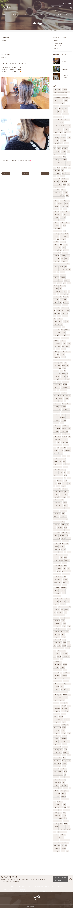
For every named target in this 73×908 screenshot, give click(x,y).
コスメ (69, 551)
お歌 (65, 472)
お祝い (62, 790)
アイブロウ (56, 250)
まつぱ (55, 568)
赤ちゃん (67, 346)
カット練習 (65, 579)
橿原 (67, 442)
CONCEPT (56, 108)
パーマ (55, 162)
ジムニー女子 (56, 225)
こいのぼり (65, 192)
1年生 (59, 648)
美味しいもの (56, 777)
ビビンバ (63, 414)
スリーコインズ (57, 851)
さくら (68, 417)
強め (54, 612)
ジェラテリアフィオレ (58, 565)
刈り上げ (66, 505)
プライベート (62, 285)
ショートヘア (56, 494)
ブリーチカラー (61, 615)
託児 (59, 170)
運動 (58, 390)
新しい (55, 634)
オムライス (59, 283)
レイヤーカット (57, 705)
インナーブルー (61, 263)
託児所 (69, 137)
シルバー (55, 165)
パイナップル (62, 601)
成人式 (55, 129)
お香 (54, 239)
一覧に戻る (25, 173)
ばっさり (67, 491)
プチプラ (65, 502)
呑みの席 (61, 266)
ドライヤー (66, 631)
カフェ (55, 444)
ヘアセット (60, 129)
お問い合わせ (56, 105)
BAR (69, 436)
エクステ (62, 667)
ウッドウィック (63, 628)
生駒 (65, 576)
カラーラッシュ (57, 711)
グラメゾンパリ (57, 724)
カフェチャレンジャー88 (58, 458)
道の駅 (55, 683)
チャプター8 (59, 801)
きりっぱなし (56, 431)
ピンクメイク (61, 187)
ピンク (68, 255)
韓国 (65, 551)
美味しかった (56, 516)
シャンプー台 (67, 359)
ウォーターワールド (65, 412)
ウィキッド (63, 733)
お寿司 (68, 689)
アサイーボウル (63, 497)
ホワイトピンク (57, 376)
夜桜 (61, 370)
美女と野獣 (56, 497)
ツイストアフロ (57, 549)
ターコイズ (56, 288)
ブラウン (67, 258)
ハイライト (63, 217)
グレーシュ (56, 749)
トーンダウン (56, 738)
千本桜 (65, 557)
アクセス (55, 103)
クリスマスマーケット (58, 807)
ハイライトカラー (63, 159)
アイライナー (65, 250)
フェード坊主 (64, 675)
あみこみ (55, 766)
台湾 (60, 766)
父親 (58, 294)
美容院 (55, 324)
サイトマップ (49, 891)
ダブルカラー (56, 206)
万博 (65, 774)
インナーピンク (57, 258)
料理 (54, 283)
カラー (60, 116)
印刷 (54, 381)
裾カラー (55, 122)
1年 (54, 310)
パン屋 (62, 620)
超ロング (55, 837)
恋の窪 (55, 763)
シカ (54, 354)
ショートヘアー (67, 132)
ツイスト (55, 491)
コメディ (68, 683)
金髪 (54, 148)
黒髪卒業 (66, 233)
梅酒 (60, 694)
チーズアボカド (57, 653)
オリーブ (55, 697)
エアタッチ (56, 280)
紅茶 (54, 447)
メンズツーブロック (57, 230)
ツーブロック (56, 217)
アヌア (61, 551)
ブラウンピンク (57, 620)
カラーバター (56, 840)
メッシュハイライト (57, 321)
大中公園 (55, 187)
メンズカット (56, 200)
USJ (67, 302)
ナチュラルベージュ (64, 236)
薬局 (60, 788)
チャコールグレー (57, 626)
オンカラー (56, 233)
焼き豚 (59, 252)
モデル (62, 307)
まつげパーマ (65, 305)
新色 (61, 557)
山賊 (63, 782)
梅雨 (54, 571)
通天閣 (60, 752)
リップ (55, 332)
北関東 (55, 845)
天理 (61, 659)
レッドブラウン (57, 733)
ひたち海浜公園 (57, 848)
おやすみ (55, 384)
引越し (63, 434)
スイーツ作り (62, 826)
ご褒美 (55, 469)
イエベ (63, 593)
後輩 (68, 642)
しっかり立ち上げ (66, 656)
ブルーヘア (56, 453)
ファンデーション (61, 469)
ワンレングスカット (57, 466)
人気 (64, 230)
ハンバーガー (66, 598)
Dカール (55, 606)
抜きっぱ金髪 (63, 447)
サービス (55, 100)
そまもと (67, 532)
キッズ (64, 642)
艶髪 (62, 258)
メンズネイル (62, 379)
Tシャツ (68, 379)
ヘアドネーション (64, 178)
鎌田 (67, 524)
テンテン (55, 403)
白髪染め (55, 779)
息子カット (56, 266)
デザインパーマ (57, 713)
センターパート (57, 524)
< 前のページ (5, 173)
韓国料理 (62, 176)
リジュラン (56, 788)
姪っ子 (59, 346)
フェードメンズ (61, 198)
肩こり (63, 760)
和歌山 (62, 686)
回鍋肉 (55, 727)
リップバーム (62, 335)
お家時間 (67, 263)
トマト (55, 672)
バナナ (65, 612)
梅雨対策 (59, 571)
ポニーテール (65, 315)
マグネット (67, 508)
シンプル (55, 417)
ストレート (56, 590)
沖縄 (64, 461)
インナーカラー (63, 137)
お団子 (66, 702)
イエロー (62, 222)
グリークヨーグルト (57, 664)
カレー (55, 252)
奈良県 (55, 365)
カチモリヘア (56, 702)
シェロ (55, 170)
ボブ (69, 167)
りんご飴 (61, 450)
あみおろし (63, 796)
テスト (68, 826)
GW (65, 401)
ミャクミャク (56, 785)
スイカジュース (64, 768)
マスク (68, 335)
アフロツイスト (57, 675)
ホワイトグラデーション (58, 359)
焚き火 (69, 626)
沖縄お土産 (56, 362)
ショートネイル (57, 587)
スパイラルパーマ (57, 541)
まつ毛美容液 (60, 499)
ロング (61, 453)
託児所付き (56, 379)
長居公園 (60, 398)
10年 (64, 302)
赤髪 (68, 365)
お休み (55, 198)
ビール (68, 434)
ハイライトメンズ (57, 639)
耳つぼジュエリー (57, 760)
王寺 (62, 705)
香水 (61, 244)
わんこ (60, 384)
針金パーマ (67, 617)
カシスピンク (61, 697)
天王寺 (68, 173)
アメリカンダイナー (57, 623)
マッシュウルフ (64, 261)
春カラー (55, 184)
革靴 (60, 809)
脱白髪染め (67, 560)
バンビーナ (62, 546)
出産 (63, 346)
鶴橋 (54, 203)
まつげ (68, 601)
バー (54, 272)
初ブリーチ (62, 535)
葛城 (54, 650)
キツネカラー (63, 834)
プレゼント (63, 294)
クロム (55, 584)
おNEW (55, 483)
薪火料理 (67, 790)
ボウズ (55, 678)
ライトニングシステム (58, 554)
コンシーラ (56, 472)
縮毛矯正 (59, 568)
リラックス (63, 239)
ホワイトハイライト (66, 571)
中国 (60, 746)
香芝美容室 (56, 137)
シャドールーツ (64, 390)
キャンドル (56, 628)
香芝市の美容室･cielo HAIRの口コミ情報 (61, 92)
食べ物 (62, 785)
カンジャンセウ (57, 798)
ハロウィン (60, 477)
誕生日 (63, 173)
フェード (59, 148)
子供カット (56, 181)
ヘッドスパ (64, 735)
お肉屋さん (56, 535)
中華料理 (63, 724)
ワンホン (55, 746)
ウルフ (61, 280)
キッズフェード (66, 672)
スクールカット (57, 796)
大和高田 (55, 560)
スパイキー (63, 637)
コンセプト (64, 89)
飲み (54, 645)
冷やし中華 (62, 269)
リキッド (67, 648)
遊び (59, 634)
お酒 (58, 272)
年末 (67, 697)
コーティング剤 (67, 606)
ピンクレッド (65, 746)
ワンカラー (68, 395)
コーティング (56, 604)
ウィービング (65, 148)
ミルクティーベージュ (58, 291)
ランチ (58, 167)
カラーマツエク (65, 381)
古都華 (61, 823)
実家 (64, 812)
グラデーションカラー (58, 719)
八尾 (68, 455)
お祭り (69, 447)
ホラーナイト (59, 480)
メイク (63, 247)
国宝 (60, 755)
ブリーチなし (56, 236)
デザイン (60, 606)
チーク (59, 584)
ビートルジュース (61, 683)
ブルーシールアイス (57, 757)
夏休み (55, 648)
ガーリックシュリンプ (58, 598)
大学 (54, 831)
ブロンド (65, 208)
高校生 (63, 365)
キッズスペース (64, 299)
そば (67, 313)
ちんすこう (56, 351)
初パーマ (63, 357)
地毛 (64, 804)
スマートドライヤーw (58, 631)
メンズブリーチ (65, 425)
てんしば (64, 368)
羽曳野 (64, 623)
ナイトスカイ (56, 557)
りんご (55, 615)
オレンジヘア (60, 508)
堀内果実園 (56, 826)
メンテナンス (56, 255)
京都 (60, 543)
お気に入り (61, 818)
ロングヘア (63, 255)
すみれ (62, 532)
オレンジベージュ (61, 162)
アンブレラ (67, 777)
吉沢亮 (69, 755)
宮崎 (68, 294)
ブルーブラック (63, 406)
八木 (68, 497)
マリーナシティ (57, 689)
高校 (68, 472)
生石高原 (55, 691)
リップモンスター (61, 332)
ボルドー (58, 486)
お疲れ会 (63, 524)
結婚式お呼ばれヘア (57, 820)
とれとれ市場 (61, 691)
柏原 (58, 447)
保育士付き (56, 285)
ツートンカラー (57, 730)
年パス (59, 305)
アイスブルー (56, 140)
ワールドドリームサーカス (63, 842)
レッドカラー (56, 667)
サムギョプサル (57, 708)
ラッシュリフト (57, 307)
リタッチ (63, 376)
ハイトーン (62, 219)
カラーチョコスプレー (58, 576)
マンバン (67, 678)
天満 (60, 488)
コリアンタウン (60, 203)
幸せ (63, 837)
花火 (54, 442)
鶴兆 (54, 294)
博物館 (61, 401)
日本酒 (59, 727)
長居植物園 (66, 398)
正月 (64, 321)
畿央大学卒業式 (57, 357)
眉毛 (60, 250)
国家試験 (55, 582)
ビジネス (58, 348)
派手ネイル (56, 406)
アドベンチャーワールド (64, 741)
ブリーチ (55, 116)
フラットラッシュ (57, 327)
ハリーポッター (57, 329)
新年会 (69, 343)
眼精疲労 (68, 760)
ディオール (56, 335)
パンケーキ (56, 601)
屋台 (65, 370)
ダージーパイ (56, 768)
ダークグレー (63, 274)
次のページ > (45, 173)
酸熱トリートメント (57, 156)
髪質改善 (55, 154)
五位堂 (59, 436)
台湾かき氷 (60, 771)
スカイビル (56, 809)
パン (54, 390)
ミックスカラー (57, 337)
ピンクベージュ (62, 417)
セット (61, 143)
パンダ (55, 744)
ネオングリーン (57, 412)
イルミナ (66, 554)
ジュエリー (64, 763)
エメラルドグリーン (57, 804)
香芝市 (55, 89)
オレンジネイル (61, 395)
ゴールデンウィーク (65, 387)
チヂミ (69, 705)
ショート (63, 134)
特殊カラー (63, 277)
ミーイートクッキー (57, 579)
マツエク (55, 296)
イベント (60, 475)
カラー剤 (62, 840)
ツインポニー (64, 392)
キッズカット (56, 222)
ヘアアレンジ (63, 140)
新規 (64, 582)
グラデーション (57, 261)
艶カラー (68, 162)
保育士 (64, 225)
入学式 (60, 184)
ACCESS (59, 111)
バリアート (56, 269)
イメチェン (61, 530)
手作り (59, 744)
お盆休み (55, 461)
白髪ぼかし (61, 560)
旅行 (62, 609)
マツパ (65, 749)
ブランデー (64, 744)
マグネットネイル (65, 310)
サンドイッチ (56, 659)
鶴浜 (64, 195)
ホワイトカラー (57, 637)
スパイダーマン (57, 414)
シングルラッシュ (57, 513)
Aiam (55, 801)
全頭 (60, 288)
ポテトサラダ (66, 280)
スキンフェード (61, 678)
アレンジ (62, 354)
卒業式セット (62, 829)
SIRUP (65, 771)
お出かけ (68, 165)
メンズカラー (59, 318)
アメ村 (67, 798)
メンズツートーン (57, 428)
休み (68, 184)
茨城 (66, 845)
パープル (55, 195)
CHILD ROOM (65, 114)
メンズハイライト (57, 173)
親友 (66, 266)
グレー (63, 639)
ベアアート (64, 486)
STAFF (55, 111)
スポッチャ (56, 546)
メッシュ (62, 211)
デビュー (64, 727)
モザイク (63, 711)
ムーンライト (56, 617)
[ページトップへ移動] (70, 879)
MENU (66, 108)
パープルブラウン (64, 337)
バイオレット (56, 277)
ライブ (55, 774)
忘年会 (65, 291)
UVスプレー (56, 244)
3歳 (59, 837)
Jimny (67, 307)
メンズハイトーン (57, 425)
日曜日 (63, 634)
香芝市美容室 (56, 241)
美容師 (60, 582)
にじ (59, 387)
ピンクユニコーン (60, 145)
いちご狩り (56, 823)
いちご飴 (63, 538)
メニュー (60, 100)
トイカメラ (63, 848)
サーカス (67, 840)
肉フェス (55, 398)
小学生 (55, 563)
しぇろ (65, 362)
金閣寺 (67, 543)
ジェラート (64, 563)
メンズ (67, 145)
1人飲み (62, 423)
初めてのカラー (57, 793)
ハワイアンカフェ (57, 595)
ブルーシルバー (57, 392)
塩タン (63, 403)
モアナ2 (63, 722)
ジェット (55, 752)
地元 (63, 513)
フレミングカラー (64, 708)
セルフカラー (56, 790)
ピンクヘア (56, 159)
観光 (63, 543)
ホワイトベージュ (57, 815)
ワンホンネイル (57, 189)
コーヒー (63, 348)
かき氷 (68, 464)
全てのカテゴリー (58, 40)
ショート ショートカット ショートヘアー (62, 126)
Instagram (55, 10)
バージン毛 (63, 793)
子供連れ (60, 132)
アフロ (62, 617)
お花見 (64, 184)
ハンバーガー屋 (61, 700)
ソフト (67, 444)
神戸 (54, 480)
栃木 (59, 845)
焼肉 (54, 167)
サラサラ (55, 543)
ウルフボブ (67, 530)
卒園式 (55, 395)
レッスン (55, 755)
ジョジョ (62, 431)
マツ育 (55, 499)
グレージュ (56, 219)
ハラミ (68, 414)
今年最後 (58, 310)
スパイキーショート (57, 680)
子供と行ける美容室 (57, 228)
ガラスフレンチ (64, 510)
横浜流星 (64, 755)
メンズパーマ (56, 211)
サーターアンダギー (57, 464)
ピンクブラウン (64, 653)
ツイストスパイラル (66, 428)
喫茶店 (69, 645)
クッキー (55, 530)
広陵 (67, 535)
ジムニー (67, 222)
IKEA (60, 195)
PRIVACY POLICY (57, 114)
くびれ (68, 200)
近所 (54, 527)
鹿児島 (63, 313)
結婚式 (59, 483)
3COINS (63, 851)
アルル (63, 766)
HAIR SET (61, 122)
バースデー (61, 491)
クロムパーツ (56, 510)
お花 (67, 851)
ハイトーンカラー (63, 181)
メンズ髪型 (63, 151)
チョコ (65, 527)
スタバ (64, 343)
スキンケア (56, 551)
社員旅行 (67, 609)
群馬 (62, 845)
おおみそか (56, 812)
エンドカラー (56, 686)
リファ (69, 628)
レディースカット (63, 831)
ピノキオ (64, 645)
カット (69, 283)
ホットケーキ (65, 252)
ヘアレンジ (66, 129)
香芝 (54, 145)
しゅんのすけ (59, 527)
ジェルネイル (56, 208)
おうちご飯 (68, 269)
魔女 (65, 477)
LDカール (59, 656)
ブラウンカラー (57, 151)
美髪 (64, 156)
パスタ (66, 439)
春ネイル (55, 373)
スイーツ (60, 505)
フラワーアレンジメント (58, 439)
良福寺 (67, 206)
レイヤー (55, 409)
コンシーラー (62, 590)
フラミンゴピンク (57, 247)
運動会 (55, 477)
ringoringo (55, 450)
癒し (58, 239)
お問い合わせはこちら (57, 6)
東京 (70, 483)
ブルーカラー (66, 719)
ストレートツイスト (57, 214)
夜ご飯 (55, 346)
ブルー (55, 263)
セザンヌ (55, 505)
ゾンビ (65, 480)
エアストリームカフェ (61, 650)
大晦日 (55, 313)
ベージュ (62, 206)
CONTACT (65, 111)
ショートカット (57, 134)
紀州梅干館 (56, 694)
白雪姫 (69, 733)
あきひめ (66, 823)
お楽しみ (55, 475)
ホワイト (63, 549)
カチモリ (55, 818)
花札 (67, 321)
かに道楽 (65, 670)
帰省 (59, 313)
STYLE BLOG (4, 168)
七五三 (60, 296)
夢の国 (65, 475)
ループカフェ (65, 680)
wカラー (61, 233)
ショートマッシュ (57, 573)
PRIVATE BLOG (58, 43)
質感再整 (65, 664)
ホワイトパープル (57, 782)
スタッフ (66, 100)
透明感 (61, 749)
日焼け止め (63, 241)
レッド (62, 730)
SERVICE (61, 108)
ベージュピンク (62, 373)
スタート (64, 815)
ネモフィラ (56, 401)
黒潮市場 (63, 689)
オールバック (59, 612)
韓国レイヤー (65, 752)
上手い (64, 568)
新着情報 (56, 48)
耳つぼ (64, 757)
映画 (62, 329)
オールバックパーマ (57, 670)
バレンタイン (56, 340)
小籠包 (55, 771)
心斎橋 (62, 798)
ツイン (62, 702)
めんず (55, 519)
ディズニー (65, 483)
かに (54, 315)
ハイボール (68, 351)
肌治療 (66, 785)
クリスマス (56, 302)
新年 (60, 812)
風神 (63, 648)
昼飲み (63, 488)
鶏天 (64, 464)
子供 (62, 170)
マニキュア (65, 466)
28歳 (61, 302)
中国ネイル (63, 189)
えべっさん (60, 324)
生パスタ (68, 538)
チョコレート (63, 340)
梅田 (65, 807)
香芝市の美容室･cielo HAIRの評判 (60, 94)
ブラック (68, 403)
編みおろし (56, 143)
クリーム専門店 (57, 538)
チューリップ (56, 423)
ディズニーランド (64, 494)
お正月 (55, 508)
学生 (60, 409)
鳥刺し (60, 461)
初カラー (55, 368)
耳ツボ (59, 763)
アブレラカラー (64, 738)
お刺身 (62, 777)
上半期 (61, 472)
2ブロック (56, 716)
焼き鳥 (55, 434)
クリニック (65, 788)
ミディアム (56, 741)
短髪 (67, 519)
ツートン (64, 626)
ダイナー (64, 455)
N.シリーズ (67, 119)
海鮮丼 (61, 362)
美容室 (59, 89)
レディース (63, 200)
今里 (60, 403)
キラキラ (55, 192)
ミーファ (65, 244)
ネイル (60, 192)
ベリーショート (61, 519)
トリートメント (62, 154)
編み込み (67, 211)
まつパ (65, 565)
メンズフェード (57, 178)
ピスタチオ (64, 584)
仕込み (59, 434)
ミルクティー (56, 274)
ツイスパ (59, 381)
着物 (64, 296)
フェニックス (63, 604)
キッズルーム (56, 299)
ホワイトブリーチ (57, 722)
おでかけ (65, 384)
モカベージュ (56, 370)
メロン (58, 442)
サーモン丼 (63, 420)
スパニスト (56, 829)
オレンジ (55, 132)
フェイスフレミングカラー (59, 521)
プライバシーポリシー (65, 105)
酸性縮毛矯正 (64, 587)
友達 (60, 368)
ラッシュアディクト (57, 502)
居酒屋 (55, 436)
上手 (68, 568)
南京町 (69, 477)
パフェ (63, 442)
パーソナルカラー (57, 593)
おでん (64, 283)
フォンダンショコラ (57, 343)
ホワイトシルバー (57, 735)
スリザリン (67, 329)
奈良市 (59, 563)
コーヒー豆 (62, 351)
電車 (58, 354)
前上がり (61, 716)
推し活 (55, 387)
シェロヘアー (61, 103)
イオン (55, 842)
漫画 (67, 431)
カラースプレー (67, 450)
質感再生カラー (65, 541)
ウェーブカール (66, 214)
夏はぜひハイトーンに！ (58, 119)
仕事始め (59, 315)
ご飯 (58, 176)
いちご (67, 820)
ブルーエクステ (57, 420)
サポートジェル (57, 609)
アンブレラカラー (65, 409)
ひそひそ (59, 444)
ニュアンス (63, 713)
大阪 (67, 195)
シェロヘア (66, 143)
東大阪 (55, 700)
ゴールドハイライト (57, 642)
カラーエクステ (57, 532)
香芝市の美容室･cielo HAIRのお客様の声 (61, 97)
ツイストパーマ (64, 516)
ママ (68, 582)
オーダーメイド (66, 809)
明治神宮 (68, 829)
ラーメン (59, 645)
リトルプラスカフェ (57, 661)
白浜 (67, 691)
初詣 (54, 318)
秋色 (54, 656)
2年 (69, 291)
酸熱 (68, 151)
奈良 (68, 296)
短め (67, 711)
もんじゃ (62, 272)
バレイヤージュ (62, 165)
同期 (66, 818)
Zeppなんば (60, 774)
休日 (54, 176)
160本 (63, 327)
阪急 (68, 807)
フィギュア (64, 436)
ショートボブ (64, 167)
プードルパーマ (62, 779)
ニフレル (55, 488)
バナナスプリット (57, 455)
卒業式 (59, 365)
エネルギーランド (66, 694)
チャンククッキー (65, 573)
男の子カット (56, 834)
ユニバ (55, 305)
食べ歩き (67, 203)
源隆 (67, 724)
